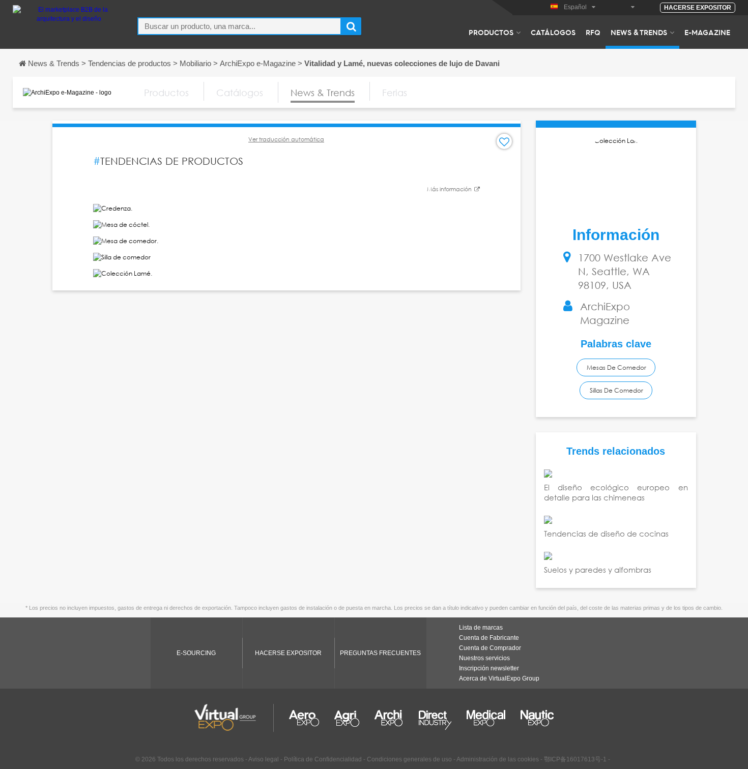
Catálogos (553, 32)
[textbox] (239, 26)
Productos (491, 32)
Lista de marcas (481, 627)
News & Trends (639, 32)
